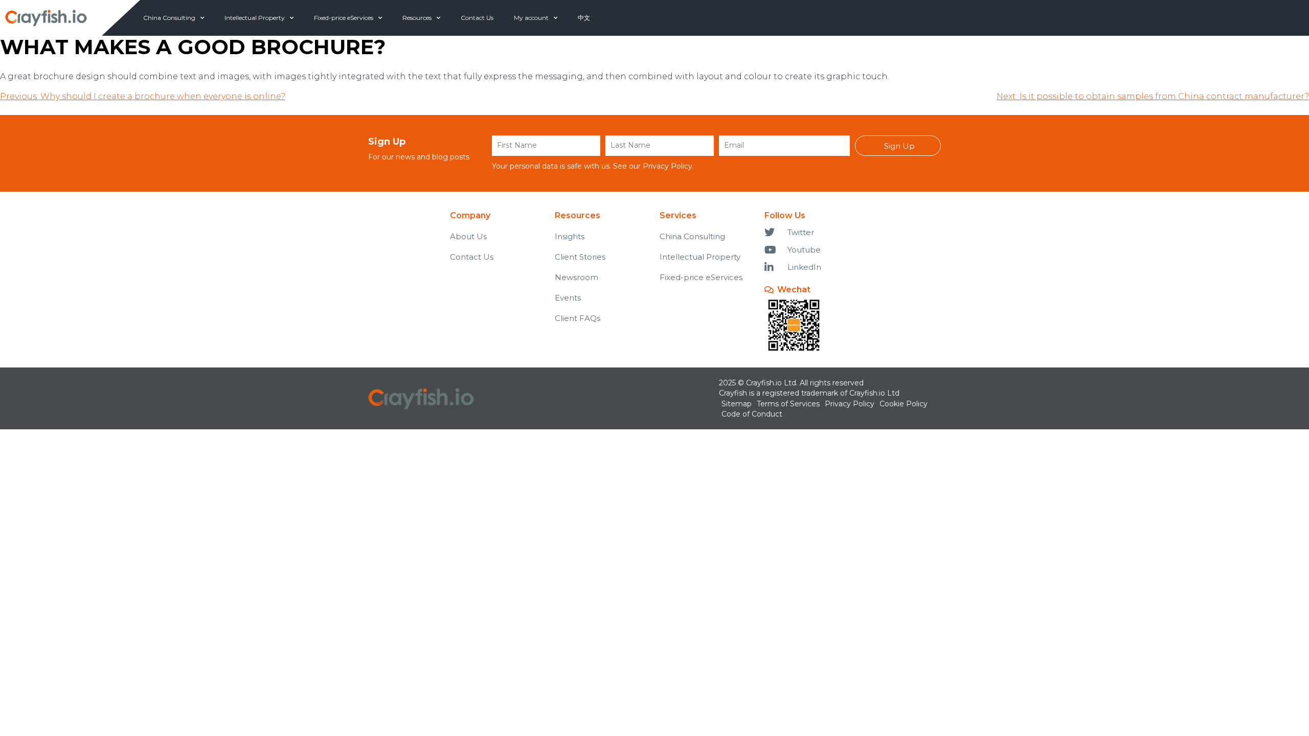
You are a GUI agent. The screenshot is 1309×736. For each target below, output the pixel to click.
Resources (417, 17)
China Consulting (169, 17)
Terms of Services (788, 403)
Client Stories (580, 257)
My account (531, 17)
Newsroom (576, 277)
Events (568, 298)
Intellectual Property (254, 17)
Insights (569, 236)
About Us (468, 236)
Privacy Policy (667, 166)
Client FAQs (577, 318)
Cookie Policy (903, 403)
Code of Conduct (751, 414)
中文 (584, 17)
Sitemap (736, 403)
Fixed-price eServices (343, 17)
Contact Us (477, 17)
